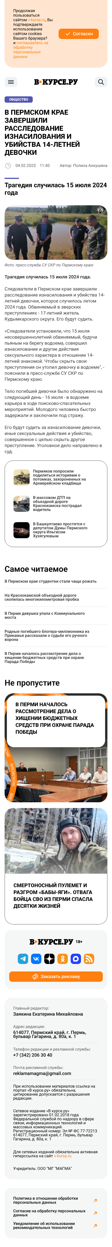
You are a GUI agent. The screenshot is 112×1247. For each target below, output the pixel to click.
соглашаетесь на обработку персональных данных (30, 50)
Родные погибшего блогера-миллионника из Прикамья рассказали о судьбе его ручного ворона (47, 636)
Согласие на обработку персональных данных (49, 1213)
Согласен (83, 33)
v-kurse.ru (36, 20)
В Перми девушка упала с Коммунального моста (45, 616)
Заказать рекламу (60, 976)
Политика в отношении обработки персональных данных (45, 1201)
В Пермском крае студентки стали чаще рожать (50, 581)
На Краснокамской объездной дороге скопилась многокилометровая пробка (42, 598)
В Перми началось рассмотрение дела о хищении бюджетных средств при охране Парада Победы (44, 658)
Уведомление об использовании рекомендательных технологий (44, 1226)
